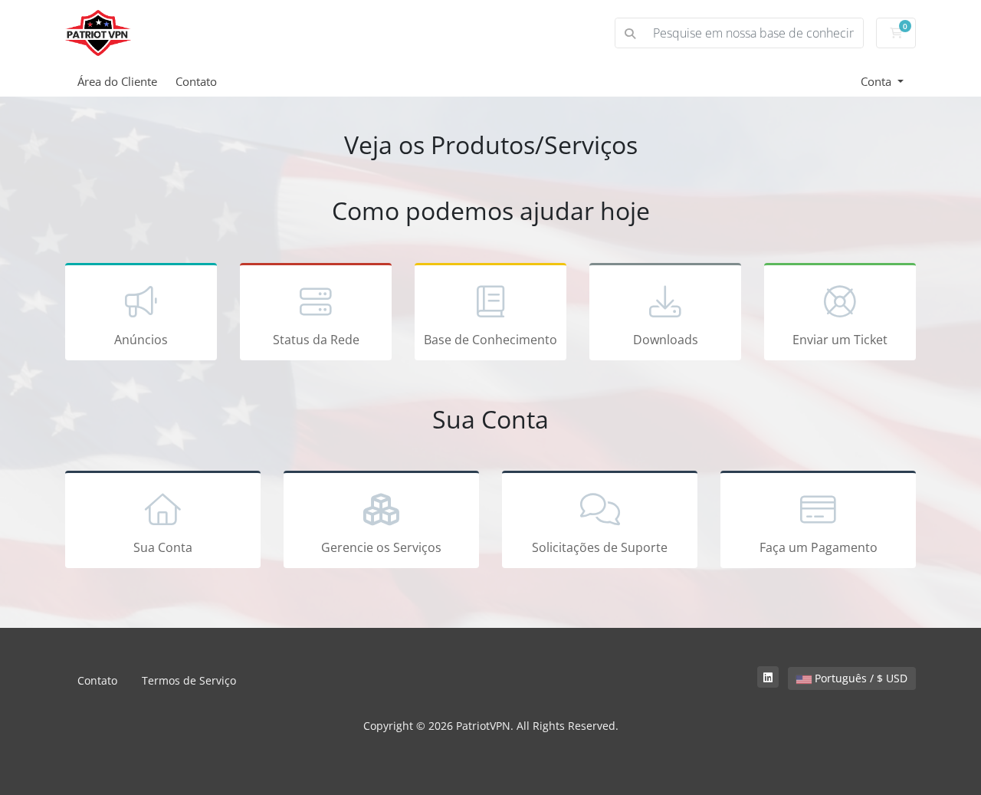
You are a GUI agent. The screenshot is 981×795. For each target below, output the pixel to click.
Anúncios (141, 339)
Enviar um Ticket (839, 339)
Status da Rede (316, 339)
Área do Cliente (117, 81)
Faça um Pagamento (819, 547)
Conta (877, 81)
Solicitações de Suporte (600, 547)
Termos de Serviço (189, 680)
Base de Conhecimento (490, 339)
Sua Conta (162, 547)
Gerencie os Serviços (381, 547)
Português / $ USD (859, 678)
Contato (196, 81)
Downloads (665, 339)
